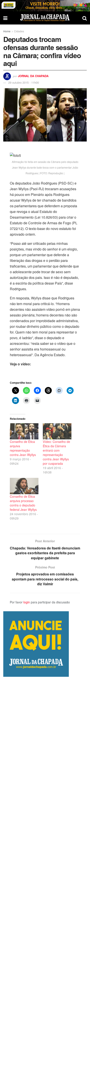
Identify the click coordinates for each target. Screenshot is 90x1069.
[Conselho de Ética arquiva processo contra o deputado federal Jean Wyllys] (24, 486)
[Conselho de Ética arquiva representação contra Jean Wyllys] (24, 431)
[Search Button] (84, 17)
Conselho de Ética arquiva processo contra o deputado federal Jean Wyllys (23, 503)
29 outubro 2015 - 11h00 (23, 82)
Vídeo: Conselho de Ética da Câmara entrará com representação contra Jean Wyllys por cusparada (56, 452)
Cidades (19, 31)
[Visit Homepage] (45, 18)
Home (6, 31)
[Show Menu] (5, 17)
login (26, 602)
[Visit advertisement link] (45, 5)
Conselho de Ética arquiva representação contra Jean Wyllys (23, 448)
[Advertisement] (45, 872)
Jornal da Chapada (33, 76)
